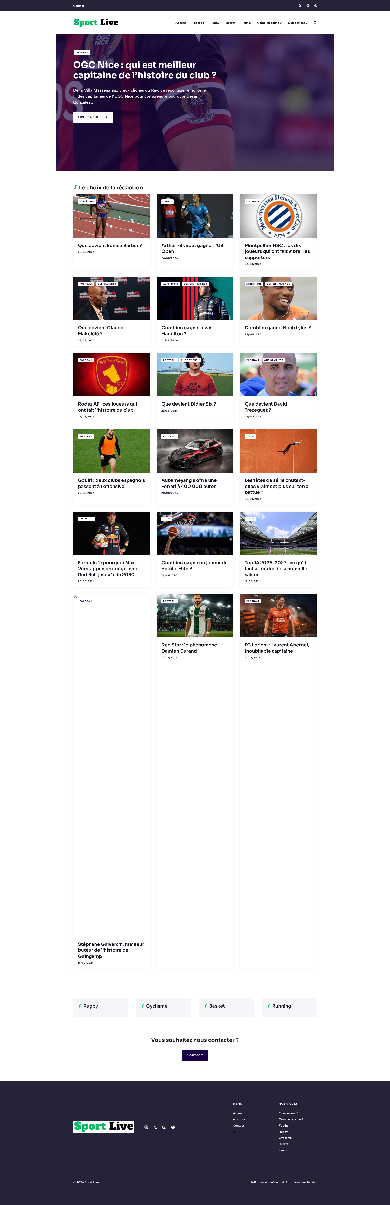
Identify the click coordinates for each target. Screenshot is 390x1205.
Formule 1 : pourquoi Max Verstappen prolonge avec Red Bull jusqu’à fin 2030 (108, 568)
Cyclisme (285, 1138)
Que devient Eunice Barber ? (110, 245)
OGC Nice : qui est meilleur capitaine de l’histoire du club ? (145, 70)
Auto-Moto (171, 284)
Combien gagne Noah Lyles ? (278, 327)
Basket (230, 23)
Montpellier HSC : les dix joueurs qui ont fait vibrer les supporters (277, 251)
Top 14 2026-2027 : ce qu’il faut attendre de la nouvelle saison (276, 568)
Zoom (250, 436)
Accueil (181, 23)
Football (198, 23)
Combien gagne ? (269, 23)
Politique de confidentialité (269, 1182)
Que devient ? (297, 23)
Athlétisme (87, 201)
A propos (239, 1119)
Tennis (246, 23)
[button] (314, 23)
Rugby (214, 23)
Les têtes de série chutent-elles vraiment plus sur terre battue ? (276, 486)
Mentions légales (305, 1182)
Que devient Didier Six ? (188, 404)
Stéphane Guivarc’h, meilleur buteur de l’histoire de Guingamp (111, 950)
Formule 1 (86, 518)
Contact (78, 6)
